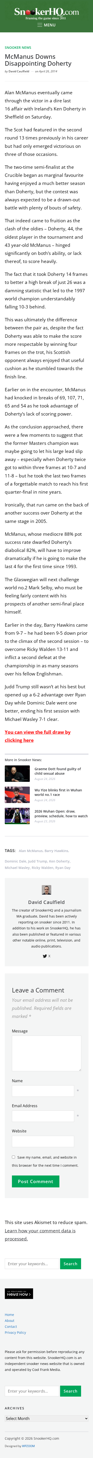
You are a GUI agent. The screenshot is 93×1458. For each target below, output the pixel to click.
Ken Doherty (59, 861)
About (9, 1320)
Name (17, 1080)
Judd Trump (37, 861)
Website (19, 1131)
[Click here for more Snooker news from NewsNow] (19, 1293)
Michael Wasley (17, 867)
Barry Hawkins (56, 850)
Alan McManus (31, 850)
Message (20, 1031)
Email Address (24, 1105)
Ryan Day (63, 867)
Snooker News (18, 47)
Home (9, 1314)
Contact (11, 1326)
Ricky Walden (42, 867)
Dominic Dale (15, 861)
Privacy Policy (15, 1332)
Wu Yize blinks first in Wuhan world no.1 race (58, 792)
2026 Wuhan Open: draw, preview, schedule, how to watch (61, 813)
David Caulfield (19, 71)
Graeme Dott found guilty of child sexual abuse (58, 771)
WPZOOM (28, 1446)
